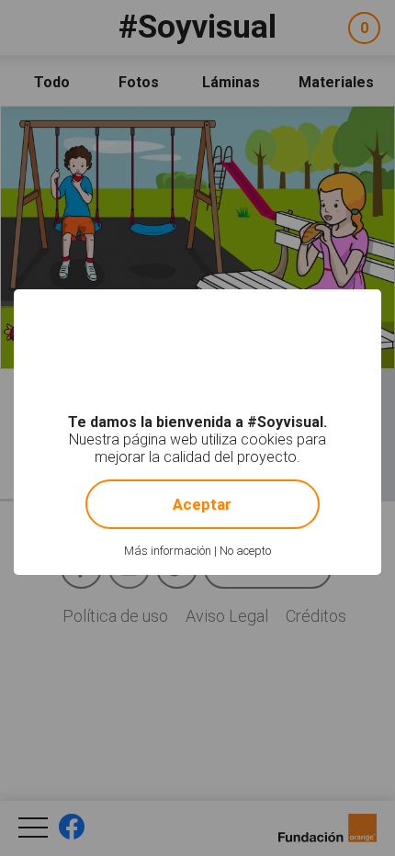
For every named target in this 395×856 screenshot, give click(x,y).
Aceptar (202, 504)
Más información (167, 551)
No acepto (245, 551)
